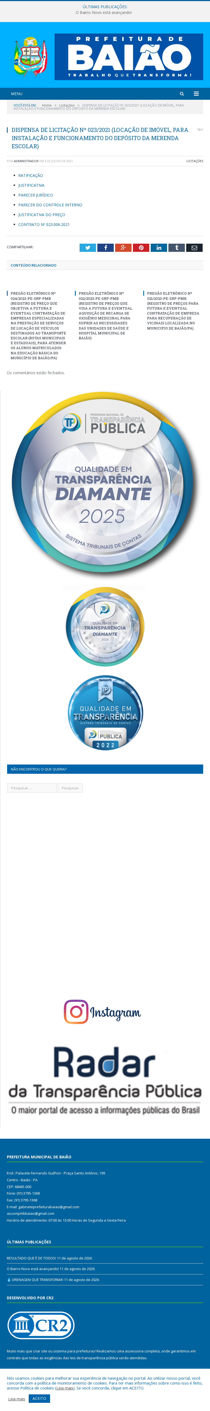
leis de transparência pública (94, 1357)
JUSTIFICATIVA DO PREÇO (41, 214)
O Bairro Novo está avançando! (104, 12)
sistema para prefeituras (74, 1351)
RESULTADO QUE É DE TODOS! (31, 1258)
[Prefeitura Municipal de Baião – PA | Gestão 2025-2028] (105, 55)
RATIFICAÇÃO (30, 175)
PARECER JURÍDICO (35, 195)
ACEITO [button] (39, 1398)
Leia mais (64, 1387)
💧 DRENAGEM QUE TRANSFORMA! (35, 1279)
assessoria (134, 1351)
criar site (40, 1351)
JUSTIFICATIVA (31, 185)
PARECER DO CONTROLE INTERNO (50, 204)
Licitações (194, 161)
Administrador (26, 161)
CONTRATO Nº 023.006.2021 (44, 224)
